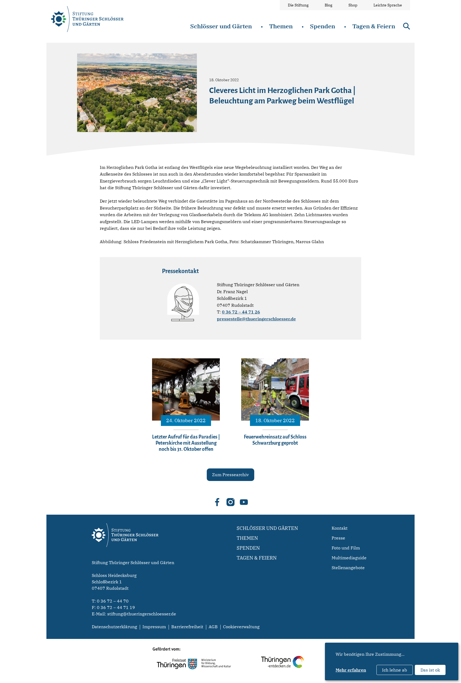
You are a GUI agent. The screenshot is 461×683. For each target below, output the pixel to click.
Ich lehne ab (394, 670)
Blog (328, 5)
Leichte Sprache (387, 5)
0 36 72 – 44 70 (113, 601)
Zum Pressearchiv (230, 474)
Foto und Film (346, 547)
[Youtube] (244, 502)
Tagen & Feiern (373, 26)
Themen (281, 26)
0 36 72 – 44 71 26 (241, 312)
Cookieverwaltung (241, 626)
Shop (352, 5)
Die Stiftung (298, 5)
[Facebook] (217, 502)
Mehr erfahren (351, 670)
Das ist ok (430, 670)
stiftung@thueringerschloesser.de (141, 613)
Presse (338, 538)
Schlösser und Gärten (221, 26)
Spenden (322, 26)
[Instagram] (230, 502)
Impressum (154, 626)
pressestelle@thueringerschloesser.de (256, 318)
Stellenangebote (348, 567)
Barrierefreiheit (187, 626)
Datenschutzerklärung (114, 626)
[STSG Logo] (125, 556)
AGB (213, 626)
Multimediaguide (349, 557)
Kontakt (340, 528)
